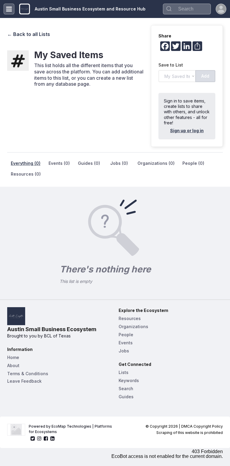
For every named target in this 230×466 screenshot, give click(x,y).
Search (126, 388)
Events (126, 342)
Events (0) (59, 163)
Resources (130, 318)
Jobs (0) (119, 163)
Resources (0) (26, 174)
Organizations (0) (156, 163)
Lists (123, 372)
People (126, 334)
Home (13, 357)
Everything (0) (25, 163)
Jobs (124, 350)
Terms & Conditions (27, 373)
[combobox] (187, 9)
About (13, 365)
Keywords (129, 380)
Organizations (133, 326)
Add (205, 76)
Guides (126, 396)
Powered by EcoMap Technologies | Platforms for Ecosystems (71, 429)
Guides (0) (89, 163)
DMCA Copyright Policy (202, 426)
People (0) (193, 163)
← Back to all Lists (28, 34)
